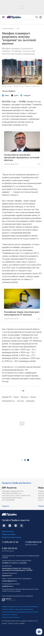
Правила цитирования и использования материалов (20, 606)
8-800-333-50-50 (9, 549)
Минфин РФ (7, 397)
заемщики (30, 401)
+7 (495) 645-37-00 (10, 542)
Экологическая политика (10, 617)
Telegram (27, 95)
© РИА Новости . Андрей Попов (12, 86)
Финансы (24, 397)
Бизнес (33, 397)
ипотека (20, 401)
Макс (7, 95)
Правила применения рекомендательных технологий (20, 612)
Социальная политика (9, 614)
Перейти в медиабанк (32, 86)
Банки (16, 397)
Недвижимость (8, 401)
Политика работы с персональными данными (17, 609)
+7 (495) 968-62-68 (33, 543)
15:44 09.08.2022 (8, 28)
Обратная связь (8, 534)
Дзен (16, 95)
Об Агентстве (7, 531)
